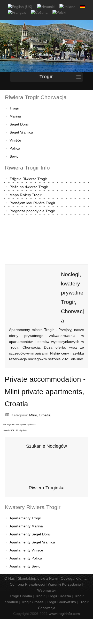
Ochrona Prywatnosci (27, 584)
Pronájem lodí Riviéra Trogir (32, 203)
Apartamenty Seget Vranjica (32, 542)
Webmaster (46, 590)
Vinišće (15, 140)
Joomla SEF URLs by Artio (15, 430)
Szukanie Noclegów (46, 446)
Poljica (15, 148)
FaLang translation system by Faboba (19, 424)
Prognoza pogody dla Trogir (32, 211)
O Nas (9, 578)
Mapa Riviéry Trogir (26, 195)
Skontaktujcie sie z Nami (38, 578)
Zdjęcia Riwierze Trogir (28, 179)
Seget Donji (19, 124)
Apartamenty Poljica (26, 558)
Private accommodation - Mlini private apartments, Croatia (45, 391)
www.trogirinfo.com (64, 613)
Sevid (14, 156)
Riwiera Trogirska (47, 487)
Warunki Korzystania (64, 584)
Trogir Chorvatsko (61, 602)
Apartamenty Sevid (25, 566)
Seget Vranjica (21, 132)
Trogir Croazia (59, 596)
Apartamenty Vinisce (26, 550)
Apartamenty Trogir (25, 518)
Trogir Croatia (21, 596)
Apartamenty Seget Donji (30, 534)
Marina (15, 116)
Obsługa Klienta (74, 578)
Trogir (14, 108)
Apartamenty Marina (26, 526)
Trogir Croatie (32, 602)
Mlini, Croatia (40, 415)
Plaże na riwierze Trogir (29, 187)
